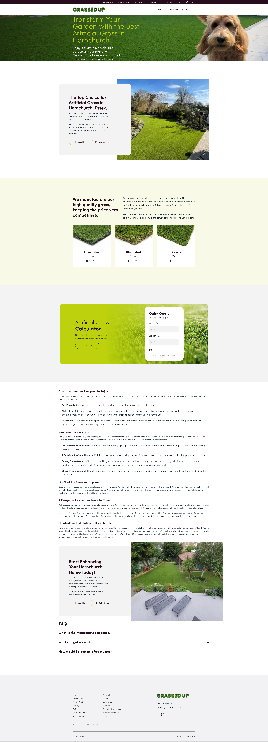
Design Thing (190, 736)
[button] (134, 632)
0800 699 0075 (164, 703)
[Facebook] (158, 714)
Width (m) (154, 323)
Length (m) (154, 335)
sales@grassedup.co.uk (169, 707)
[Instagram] (162, 714)
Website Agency (180, 736)
